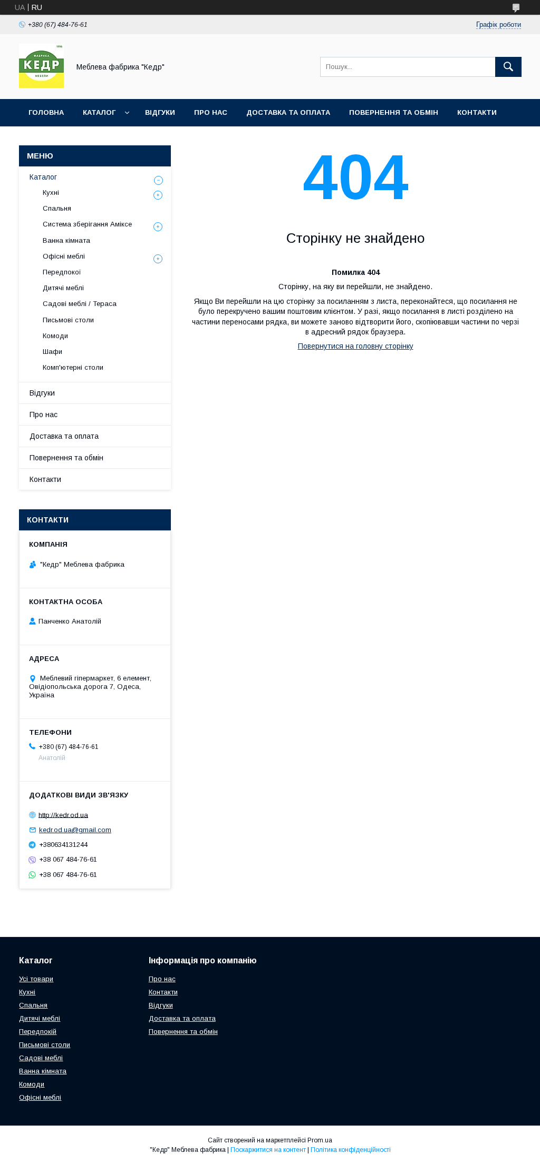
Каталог (99, 112)
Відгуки (160, 112)
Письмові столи (68, 320)
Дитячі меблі (63, 288)
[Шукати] (508, 67)
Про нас (210, 112)
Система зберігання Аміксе (87, 224)
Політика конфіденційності (351, 1149)
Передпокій (37, 1031)
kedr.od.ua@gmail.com (75, 830)
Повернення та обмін (393, 112)
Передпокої (62, 272)
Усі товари (36, 979)
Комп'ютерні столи (73, 367)
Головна (46, 112)
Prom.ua (319, 1140)
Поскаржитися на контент (268, 1149)
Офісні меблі (64, 256)
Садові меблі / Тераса (80, 304)
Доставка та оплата (288, 112)
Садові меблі (41, 1058)
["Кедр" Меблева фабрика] (41, 85)
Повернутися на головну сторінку (355, 346)
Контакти (477, 112)
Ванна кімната (66, 240)
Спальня (57, 208)
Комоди (55, 336)
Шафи (52, 352)
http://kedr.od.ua (63, 814)
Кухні (51, 192)
